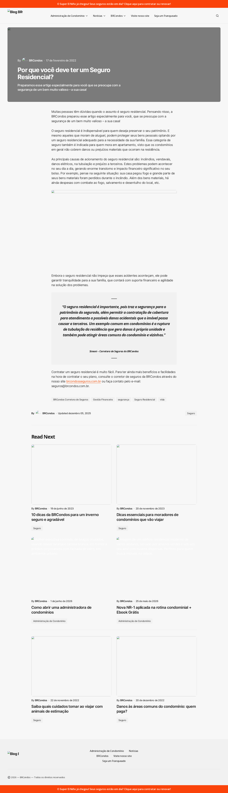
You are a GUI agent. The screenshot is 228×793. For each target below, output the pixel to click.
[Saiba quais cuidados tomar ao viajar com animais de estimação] (71, 666)
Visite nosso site (122, 756)
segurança (123, 399)
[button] (217, 16)
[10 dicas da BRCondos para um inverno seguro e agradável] (71, 475)
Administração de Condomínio (49, 621)
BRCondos (102, 756)
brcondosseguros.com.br (83, 381)
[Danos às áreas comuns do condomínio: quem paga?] (157, 666)
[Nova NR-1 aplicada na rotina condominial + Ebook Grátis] (157, 567)
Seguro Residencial (144, 399)
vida (162, 399)
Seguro (191, 413)
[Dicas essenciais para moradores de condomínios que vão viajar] (157, 475)
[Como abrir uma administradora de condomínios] (71, 567)
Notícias (133, 751)
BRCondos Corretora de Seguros (70, 399)
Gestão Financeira (103, 399)
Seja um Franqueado (114, 761)
